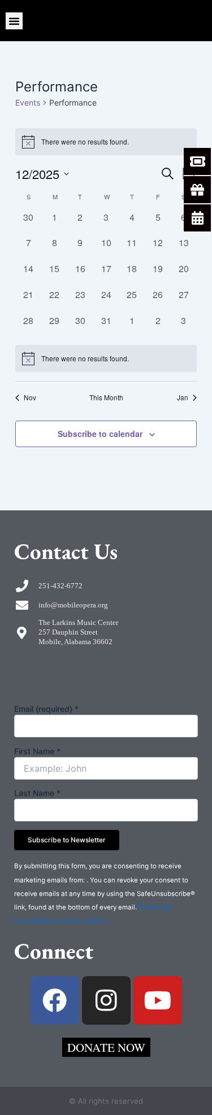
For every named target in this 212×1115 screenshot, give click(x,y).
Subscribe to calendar (100, 433)
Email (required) (46, 709)
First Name (37, 751)
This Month (106, 397)
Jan (182, 397)
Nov (30, 397)
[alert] (105, 358)
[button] (14, 20)
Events (27, 102)
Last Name (37, 793)
